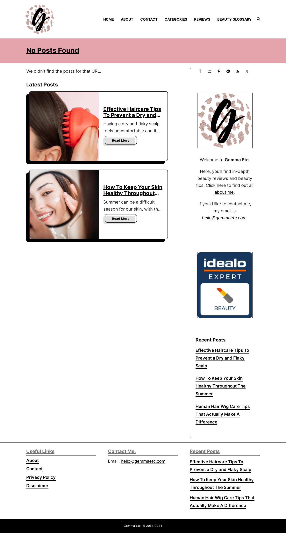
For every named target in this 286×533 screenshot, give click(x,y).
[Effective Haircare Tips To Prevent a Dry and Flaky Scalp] (64, 126)
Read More (122, 141)
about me (224, 192)
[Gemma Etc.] (53, 19)
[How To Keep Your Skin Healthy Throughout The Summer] (64, 204)
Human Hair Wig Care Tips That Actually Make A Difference (223, 414)
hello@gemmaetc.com (143, 461)
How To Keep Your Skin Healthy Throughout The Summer (132, 193)
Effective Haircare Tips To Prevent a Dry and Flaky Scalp (132, 115)
